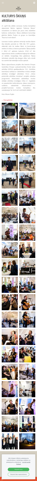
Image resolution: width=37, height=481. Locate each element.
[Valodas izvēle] (34, 2)
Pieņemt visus (19, 469)
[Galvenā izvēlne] (2, 2)
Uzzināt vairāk (26, 462)
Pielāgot (18, 464)
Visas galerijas (8, 100)
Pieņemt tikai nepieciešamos (18, 474)
